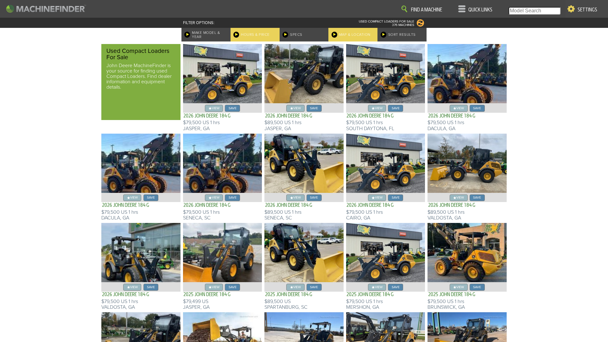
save (233, 108)
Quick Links (480, 9)
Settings (587, 9)
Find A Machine (426, 9)
